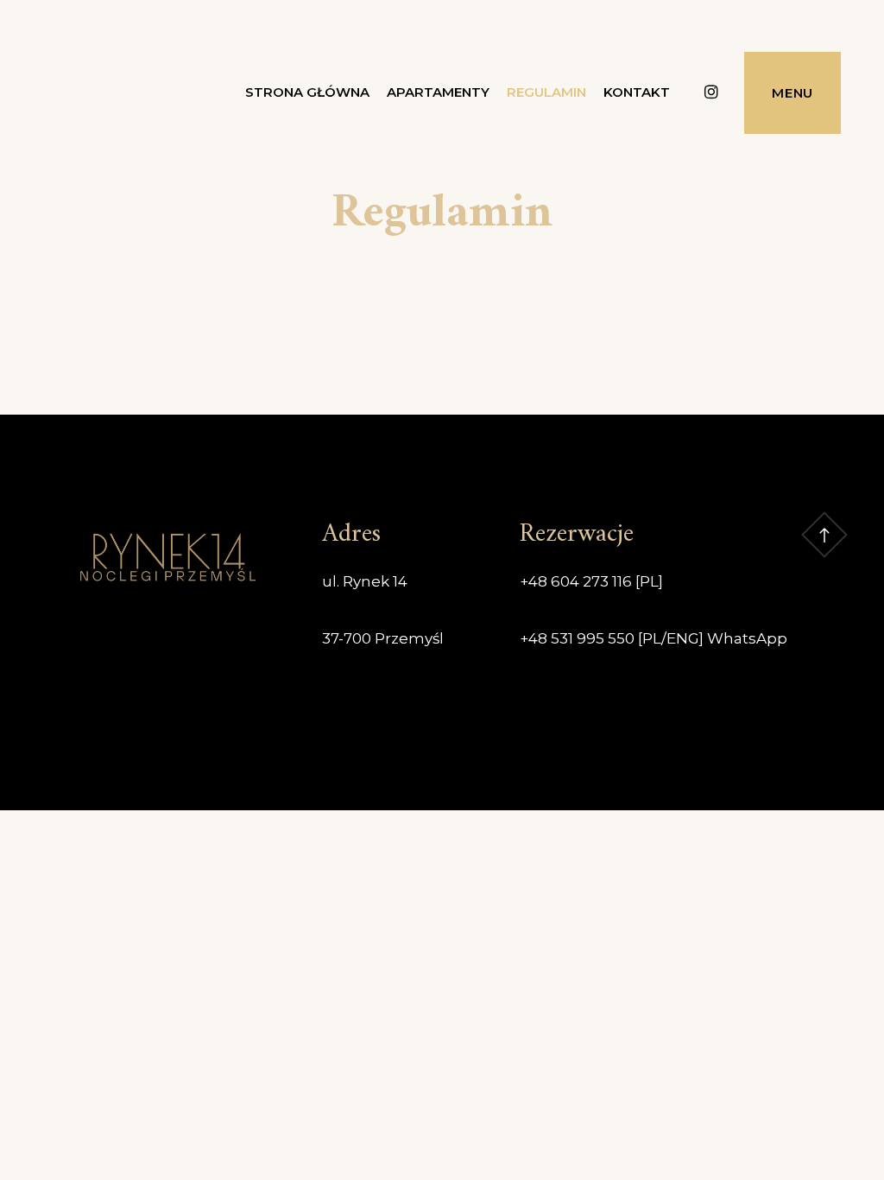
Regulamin (546, 92)
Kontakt (636, 92)
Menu (792, 93)
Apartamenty (438, 92)
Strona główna (307, 92)
